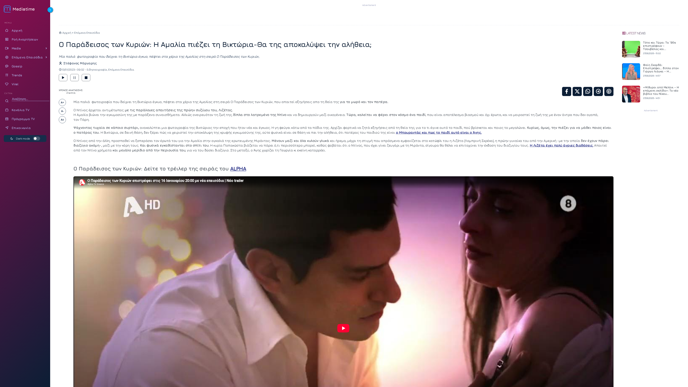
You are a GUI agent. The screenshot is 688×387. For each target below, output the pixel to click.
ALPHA (238, 168)
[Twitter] (577, 91)
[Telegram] (598, 91)
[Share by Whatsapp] (587, 91)
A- (62, 111)
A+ (62, 102)
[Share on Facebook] (566, 91)
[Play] (63, 77)
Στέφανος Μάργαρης (80, 63)
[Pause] (74, 77)
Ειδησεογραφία (97, 69)
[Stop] (86, 77)
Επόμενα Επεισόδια (87, 32)
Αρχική (66, 32)
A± (62, 119)
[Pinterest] (608, 91)
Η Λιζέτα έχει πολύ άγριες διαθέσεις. (561, 145)
